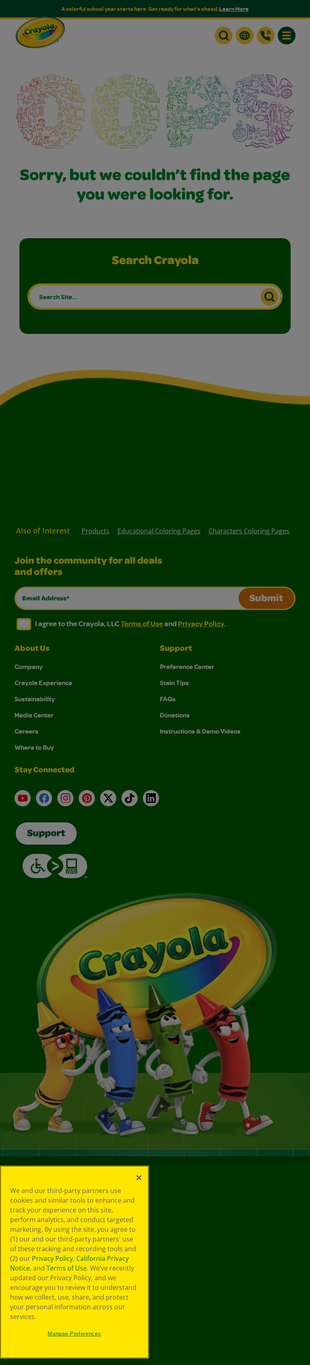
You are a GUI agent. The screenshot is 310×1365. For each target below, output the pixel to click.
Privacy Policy (52, 1258)
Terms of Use (66, 1268)
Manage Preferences (74, 1334)
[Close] (139, 1178)
